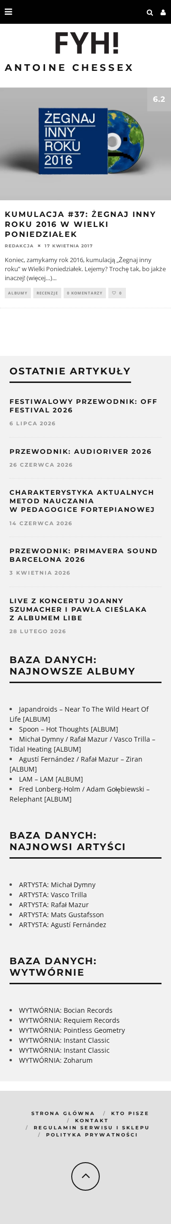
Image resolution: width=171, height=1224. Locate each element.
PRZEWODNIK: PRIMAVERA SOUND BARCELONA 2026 (84, 555)
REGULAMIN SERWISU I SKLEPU (92, 1128)
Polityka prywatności (92, 1135)
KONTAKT (92, 1120)
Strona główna (63, 1113)
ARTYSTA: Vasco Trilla (53, 894)
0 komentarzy (85, 292)
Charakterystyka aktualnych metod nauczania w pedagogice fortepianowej (82, 501)
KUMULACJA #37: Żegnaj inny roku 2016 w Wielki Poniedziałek (80, 224)
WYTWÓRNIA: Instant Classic (64, 1040)
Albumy (18, 292)
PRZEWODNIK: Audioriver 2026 (81, 451)
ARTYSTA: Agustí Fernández (62, 924)
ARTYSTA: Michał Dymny (57, 884)
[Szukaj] (150, 12)
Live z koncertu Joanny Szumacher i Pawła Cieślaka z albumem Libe (78, 609)
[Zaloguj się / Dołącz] (163, 12)
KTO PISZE (130, 1113)
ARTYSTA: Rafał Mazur (54, 904)
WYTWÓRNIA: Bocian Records (66, 1010)
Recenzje (47, 292)
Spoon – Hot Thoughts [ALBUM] (68, 729)
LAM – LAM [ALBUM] (51, 778)
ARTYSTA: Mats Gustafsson (61, 914)
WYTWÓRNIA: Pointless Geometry (72, 1030)
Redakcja (19, 245)
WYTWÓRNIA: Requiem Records (69, 1020)
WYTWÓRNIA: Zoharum (56, 1060)
